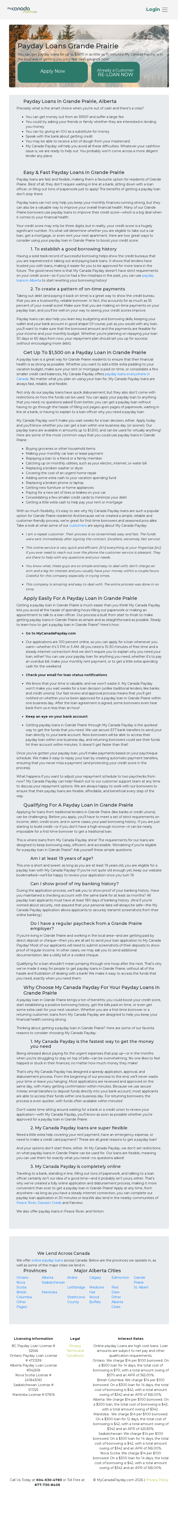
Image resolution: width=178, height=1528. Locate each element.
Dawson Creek (49, 1203)
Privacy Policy (157, 1480)
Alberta (47, 1277)
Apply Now (52, 71)
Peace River (26, 1203)
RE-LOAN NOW (115, 72)
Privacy (75, 1346)
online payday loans (47, 1260)
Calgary (95, 1277)
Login (153, 9)
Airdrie (72, 1277)
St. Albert (141, 1287)
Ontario (22, 1277)
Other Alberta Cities (117, 1302)
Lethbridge (76, 1287)
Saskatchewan (53, 1282)
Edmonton (120, 1277)
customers (78, 525)
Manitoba (49, 1292)
